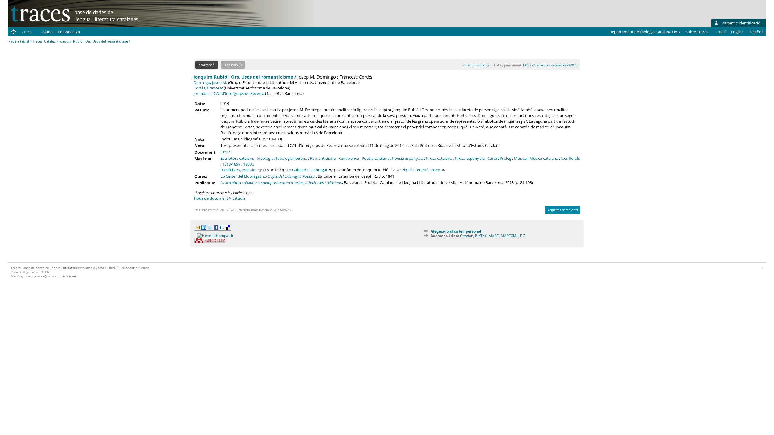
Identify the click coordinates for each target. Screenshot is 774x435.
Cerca (27, 31)
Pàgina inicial (18, 41)
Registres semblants (562, 210)
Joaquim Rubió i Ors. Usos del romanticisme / (245, 77)
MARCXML (509, 236)
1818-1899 (231, 164)
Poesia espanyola (407, 158)
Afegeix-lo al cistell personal (456, 231)
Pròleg (505, 158)
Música (520, 158)
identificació (749, 23)
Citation (466, 236)
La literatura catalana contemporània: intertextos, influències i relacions (281, 182)
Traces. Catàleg (44, 41)
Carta (492, 158)
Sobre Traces (696, 31)
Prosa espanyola (470, 158)
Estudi (226, 152)
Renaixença (348, 158)
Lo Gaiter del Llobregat (307, 169)
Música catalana (543, 158)
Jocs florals (570, 158)
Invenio (34, 272)
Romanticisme (323, 158)
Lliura (112, 268)
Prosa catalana (439, 158)
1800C (248, 164)
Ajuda (47, 31)
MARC (494, 236)
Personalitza (69, 31)
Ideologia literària (291, 158)
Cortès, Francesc (208, 88)
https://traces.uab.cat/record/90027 (550, 65)
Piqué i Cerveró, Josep (421, 169)
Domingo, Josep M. (210, 82)
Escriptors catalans (237, 158)
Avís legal (69, 276)
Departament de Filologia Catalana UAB (644, 31)
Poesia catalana (375, 158)
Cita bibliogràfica (476, 65)
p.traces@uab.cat (45, 276)
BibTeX (481, 236)
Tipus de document (211, 198)
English (737, 31)
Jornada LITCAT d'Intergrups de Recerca (229, 93)
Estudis (238, 198)
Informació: (207, 65)
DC (522, 236)
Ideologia (265, 158)
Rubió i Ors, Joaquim (238, 169)
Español (755, 31)
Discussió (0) (232, 65)
